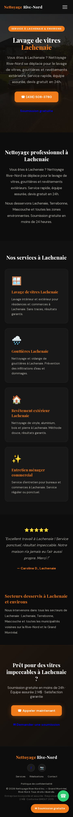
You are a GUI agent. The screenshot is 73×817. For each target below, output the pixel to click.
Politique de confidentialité (36, 783)
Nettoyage (23, 7)
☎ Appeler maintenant (36, 710)
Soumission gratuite (36, 111)
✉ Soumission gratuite (50, 808)
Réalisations (37, 776)
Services (21, 776)
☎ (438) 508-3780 (36, 97)
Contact (52, 776)
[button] (65, 7)
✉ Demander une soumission (36, 724)
